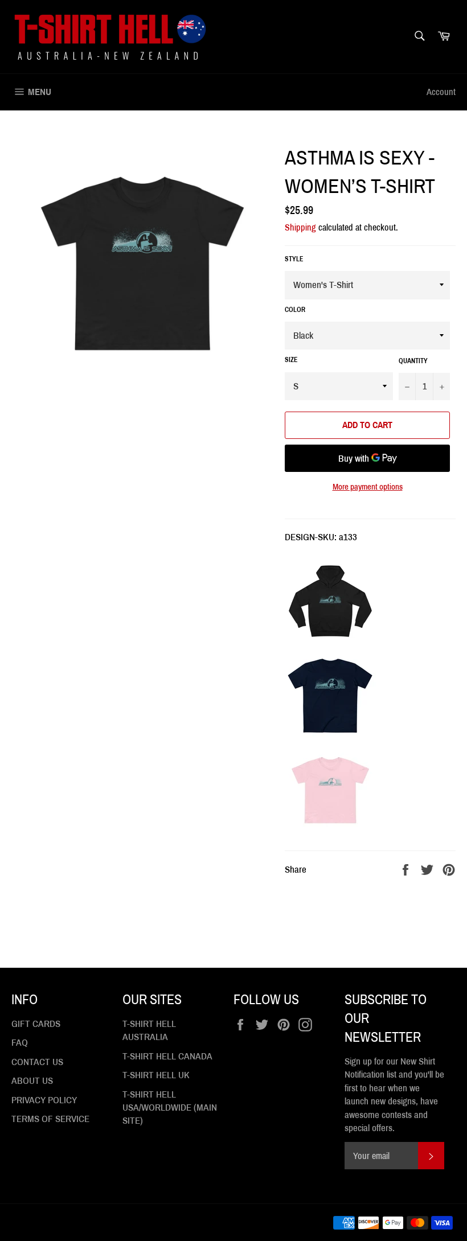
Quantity (413, 361)
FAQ (19, 1042)
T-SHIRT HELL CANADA (167, 1056)
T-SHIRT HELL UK (156, 1075)
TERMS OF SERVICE (50, 1118)
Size (291, 360)
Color (295, 310)
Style (294, 259)
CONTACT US (37, 1062)
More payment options (368, 486)
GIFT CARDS (35, 1023)
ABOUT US (32, 1080)
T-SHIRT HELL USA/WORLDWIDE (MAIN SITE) (169, 1108)
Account (441, 92)
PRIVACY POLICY (44, 1100)
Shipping (300, 227)
